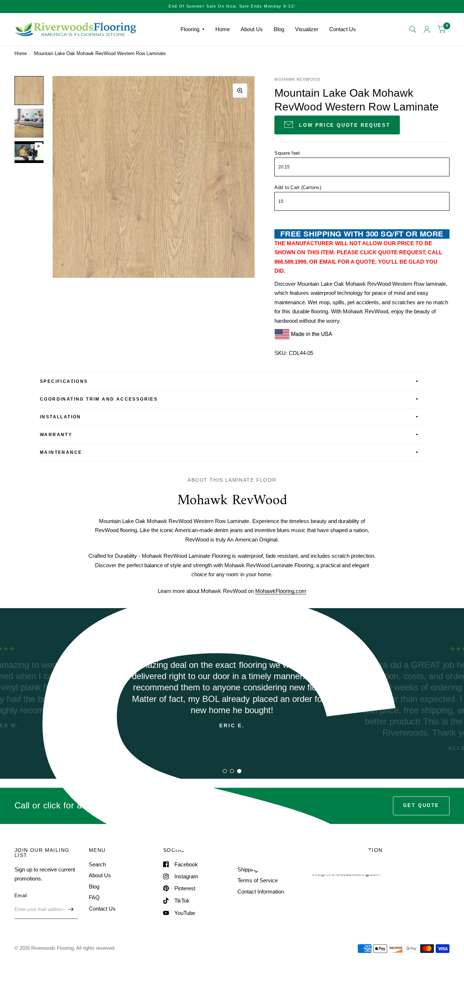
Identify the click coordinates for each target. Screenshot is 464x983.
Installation (60, 416)
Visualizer (306, 29)
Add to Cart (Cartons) (297, 187)
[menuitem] (192, 29)
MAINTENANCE (61, 452)
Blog (279, 29)
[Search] (413, 29)
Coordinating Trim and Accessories (99, 399)
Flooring (190, 29)
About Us (252, 29)
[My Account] (427, 29)
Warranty (56, 434)
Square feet (287, 153)
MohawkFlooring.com (280, 591)
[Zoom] (240, 90)
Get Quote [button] (421, 805)
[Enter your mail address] (70, 909)
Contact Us (342, 29)
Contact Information (260, 891)
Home (222, 29)
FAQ (94, 897)
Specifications (64, 381)
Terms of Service (257, 880)
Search (97, 864)
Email (20, 895)
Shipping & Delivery (260, 869)
